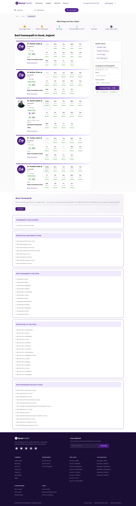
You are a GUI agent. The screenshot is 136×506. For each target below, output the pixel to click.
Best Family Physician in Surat (25, 247)
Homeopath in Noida (22, 311)
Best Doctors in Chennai (24, 346)
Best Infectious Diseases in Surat (26, 390)
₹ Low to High (101, 54)
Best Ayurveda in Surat (23, 254)
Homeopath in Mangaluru (24, 308)
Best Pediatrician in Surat (24, 257)
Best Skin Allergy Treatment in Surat (27, 425)
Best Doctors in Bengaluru (24, 336)
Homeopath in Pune (22, 279)
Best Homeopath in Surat (24, 244)
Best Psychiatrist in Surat (24, 263)
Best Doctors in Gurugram (24, 374)
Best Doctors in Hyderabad (25, 330)
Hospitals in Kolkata (103, 475)
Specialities (18, 475)
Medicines (57, 3)
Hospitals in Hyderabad (104, 469)
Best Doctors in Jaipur (23, 358)
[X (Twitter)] (21, 448)
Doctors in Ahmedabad (76, 481)
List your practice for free (91, 3)
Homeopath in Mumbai (23, 289)
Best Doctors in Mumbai (24, 343)
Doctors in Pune (74, 478)
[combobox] (22, 10)
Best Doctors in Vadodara (24, 371)
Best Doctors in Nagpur (23, 362)
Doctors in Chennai (74, 472)
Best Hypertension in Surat (25, 393)
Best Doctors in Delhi (23, 333)
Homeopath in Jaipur (23, 295)
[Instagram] (26, 448)
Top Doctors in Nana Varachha (25, 225)
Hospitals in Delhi (102, 461)
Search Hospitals (47, 466)
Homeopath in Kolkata (23, 304)
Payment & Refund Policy (49, 492)
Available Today (101, 47)
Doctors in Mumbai (74, 463)
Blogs (16, 478)
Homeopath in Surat (22, 298)
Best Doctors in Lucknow (24, 349)
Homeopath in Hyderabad (24, 301)
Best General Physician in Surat (26, 241)
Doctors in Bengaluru (75, 466)
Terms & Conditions (48, 495)
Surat (23, 16)
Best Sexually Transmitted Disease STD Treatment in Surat (34, 406)
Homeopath (30, 46)
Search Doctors (46, 461)
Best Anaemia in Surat (23, 412)
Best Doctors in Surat (23, 368)
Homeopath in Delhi (22, 282)
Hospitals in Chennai (103, 472)
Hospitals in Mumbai (103, 463)
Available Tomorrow (103, 51)
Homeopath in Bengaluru (24, 285)
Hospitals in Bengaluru (103, 466)
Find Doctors (39, 3)
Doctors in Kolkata (74, 475)
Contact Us (18, 469)
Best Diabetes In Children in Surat (26, 422)
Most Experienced (102, 58)
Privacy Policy (46, 489)
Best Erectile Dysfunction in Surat (26, 403)
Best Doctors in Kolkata (24, 365)
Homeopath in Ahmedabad (24, 292)
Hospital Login (19, 495)
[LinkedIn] (36, 448)
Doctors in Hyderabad (75, 469)
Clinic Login (18, 492)
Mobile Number (100, 79)
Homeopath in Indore (23, 314)
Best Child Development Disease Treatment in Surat (32, 416)
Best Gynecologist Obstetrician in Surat (28, 250)
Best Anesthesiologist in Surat (26, 260)
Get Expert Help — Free (107, 88)
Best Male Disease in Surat (24, 409)
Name (97, 72)
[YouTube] (31, 448)
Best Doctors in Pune (23, 339)
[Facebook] (16, 448)
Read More (20, 209)
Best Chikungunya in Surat (24, 396)
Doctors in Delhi (74, 461)
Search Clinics (46, 463)
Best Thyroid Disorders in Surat (26, 419)
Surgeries (48, 3)
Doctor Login (18, 489)
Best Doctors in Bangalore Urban (26, 355)
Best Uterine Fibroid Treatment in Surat (28, 400)
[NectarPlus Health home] (23, 3)
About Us (65, 3)
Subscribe (104, 446)
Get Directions (33, 63)
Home (17, 16)
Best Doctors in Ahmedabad (25, 352)
